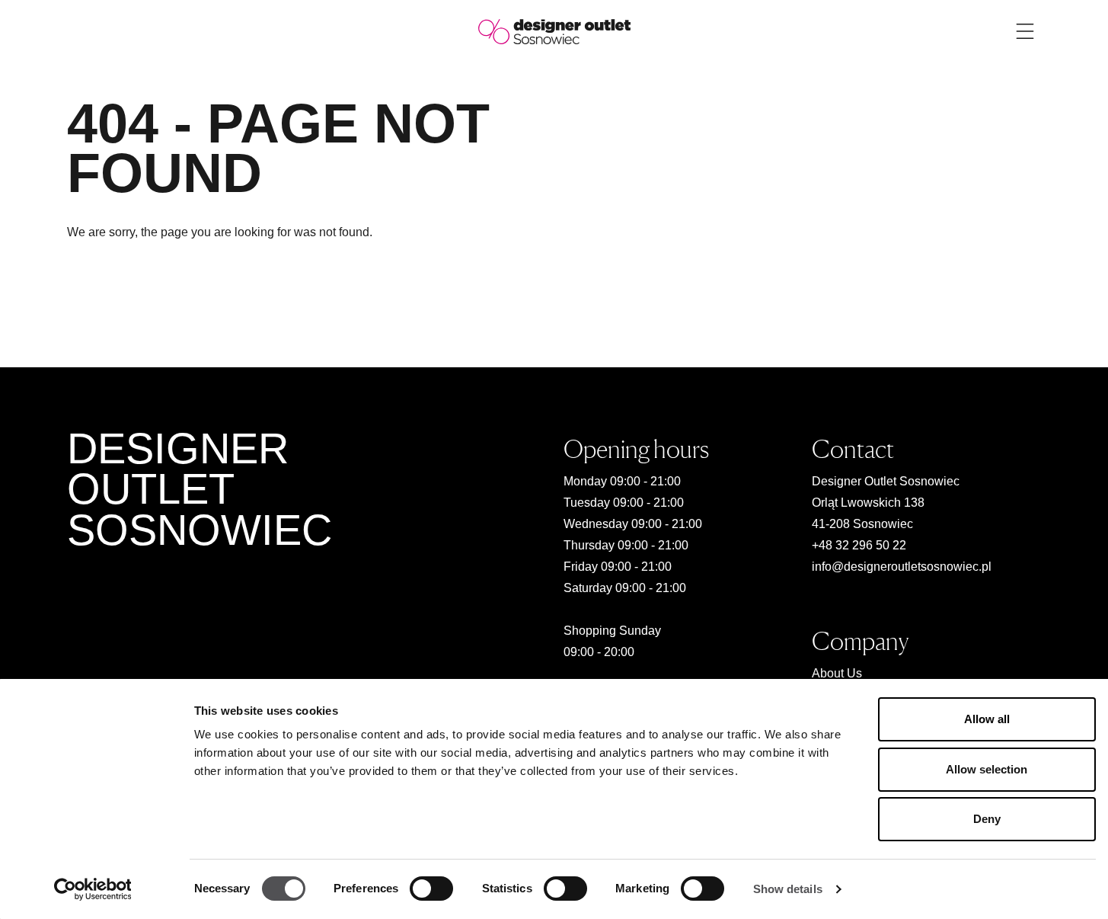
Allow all (987, 718)
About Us (837, 673)
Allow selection (986, 769)
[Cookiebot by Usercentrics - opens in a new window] (92, 889)
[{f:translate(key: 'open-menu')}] (1025, 31)
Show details (787, 888)
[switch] (431, 888)
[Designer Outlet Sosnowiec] (554, 30)
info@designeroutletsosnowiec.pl (901, 566)
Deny (987, 818)
